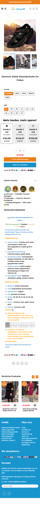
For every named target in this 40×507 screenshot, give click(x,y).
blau (17, 93)
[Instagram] (9, 493)
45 (11, 113)
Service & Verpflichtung (27, 433)
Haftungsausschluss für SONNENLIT (29, 439)
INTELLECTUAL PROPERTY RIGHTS (8, 439)
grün (7, 97)
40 (17, 109)
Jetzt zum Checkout (20, 165)
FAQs (24, 427)
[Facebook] (4, 493)
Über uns (25, 436)
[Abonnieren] (35, 486)
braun (31, 93)
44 (6, 113)
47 (22, 113)
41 (22, 109)
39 (11, 109)
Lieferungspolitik (8, 430)
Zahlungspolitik (7, 436)
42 (27, 109)
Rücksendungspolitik (10, 432)
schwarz (8, 93)
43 (32, 109)
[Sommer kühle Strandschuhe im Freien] (20, 35)
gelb (24, 93)
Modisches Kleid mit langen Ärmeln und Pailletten (10, 410)
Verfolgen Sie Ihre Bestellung (28, 443)
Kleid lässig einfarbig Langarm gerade (30, 410)
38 (6, 109)
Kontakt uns (26, 430)
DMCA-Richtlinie (8, 434)
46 (17, 113)
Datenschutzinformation (11, 427)
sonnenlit (27, 502)
